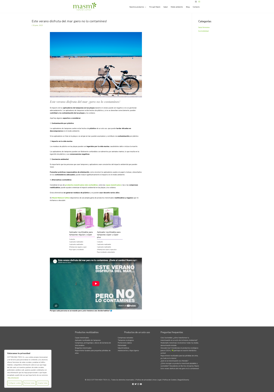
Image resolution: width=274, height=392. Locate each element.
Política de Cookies (169, 380)
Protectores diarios (125, 343)
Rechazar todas (29, 383)
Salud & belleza (123, 348)
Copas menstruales (82, 338)
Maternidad (122, 345)
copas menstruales (113, 185)
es (196, 1)
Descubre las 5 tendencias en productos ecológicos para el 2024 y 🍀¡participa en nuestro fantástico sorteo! (179, 350)
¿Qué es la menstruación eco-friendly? (174, 361)
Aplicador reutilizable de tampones (88, 340)
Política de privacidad (143, 380)
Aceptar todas (42, 383)
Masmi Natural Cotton (61, 198)
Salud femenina (203, 27)
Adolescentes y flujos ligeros (128, 350)
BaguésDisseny (183, 380)
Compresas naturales (125, 338)
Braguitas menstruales (83, 348)
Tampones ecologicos (126, 340)
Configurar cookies (14, 383)
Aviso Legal (157, 380)
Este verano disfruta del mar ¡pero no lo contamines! (180, 368)
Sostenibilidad (203, 31)
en (199, 1)
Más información (13, 378)
